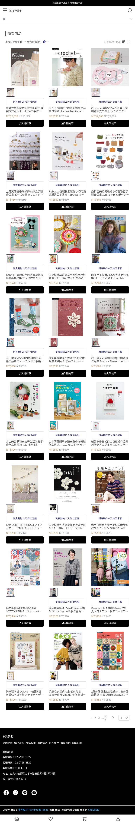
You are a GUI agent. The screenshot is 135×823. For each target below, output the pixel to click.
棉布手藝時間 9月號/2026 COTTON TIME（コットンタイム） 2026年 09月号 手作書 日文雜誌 (24, 610)
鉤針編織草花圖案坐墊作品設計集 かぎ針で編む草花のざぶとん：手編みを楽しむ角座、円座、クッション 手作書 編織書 (67, 276)
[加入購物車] (30, 67)
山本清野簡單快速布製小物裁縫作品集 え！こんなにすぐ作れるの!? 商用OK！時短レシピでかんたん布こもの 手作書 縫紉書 (67, 443)
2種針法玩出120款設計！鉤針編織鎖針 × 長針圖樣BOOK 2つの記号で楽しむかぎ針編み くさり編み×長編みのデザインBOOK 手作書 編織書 (110, 693)
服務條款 (42, 742)
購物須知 (19, 742)
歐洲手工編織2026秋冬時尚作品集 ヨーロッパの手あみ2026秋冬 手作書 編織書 (109, 276)
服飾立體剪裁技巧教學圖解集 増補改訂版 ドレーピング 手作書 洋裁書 (24, 109)
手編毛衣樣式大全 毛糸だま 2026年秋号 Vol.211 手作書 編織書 (67, 693)
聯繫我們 (65, 742)
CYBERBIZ (93, 809)
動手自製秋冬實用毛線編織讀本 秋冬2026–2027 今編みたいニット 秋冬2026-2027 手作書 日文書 (110, 526)
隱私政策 (31, 742)
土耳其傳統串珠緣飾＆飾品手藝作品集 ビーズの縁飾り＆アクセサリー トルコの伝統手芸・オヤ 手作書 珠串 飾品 (24, 193)
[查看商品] (20, 67)
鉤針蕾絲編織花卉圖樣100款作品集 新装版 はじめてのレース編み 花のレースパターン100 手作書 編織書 (67, 359)
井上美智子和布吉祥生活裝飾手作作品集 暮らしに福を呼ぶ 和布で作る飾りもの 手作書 (24, 443)
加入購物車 (25, 123)
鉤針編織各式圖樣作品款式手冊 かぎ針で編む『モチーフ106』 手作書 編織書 (67, 526)
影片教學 (54, 742)
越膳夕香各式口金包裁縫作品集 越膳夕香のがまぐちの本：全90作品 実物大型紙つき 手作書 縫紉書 (109, 443)
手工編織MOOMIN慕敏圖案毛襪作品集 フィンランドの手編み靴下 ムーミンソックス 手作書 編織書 (24, 359)
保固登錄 (7, 742)
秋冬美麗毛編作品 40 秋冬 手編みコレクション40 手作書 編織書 (67, 610)
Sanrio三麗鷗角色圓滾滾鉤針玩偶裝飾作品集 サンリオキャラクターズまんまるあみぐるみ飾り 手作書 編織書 (24, 276)
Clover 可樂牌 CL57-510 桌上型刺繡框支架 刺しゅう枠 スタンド (109, 109)
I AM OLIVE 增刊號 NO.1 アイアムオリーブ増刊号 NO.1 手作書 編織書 (24, 526)
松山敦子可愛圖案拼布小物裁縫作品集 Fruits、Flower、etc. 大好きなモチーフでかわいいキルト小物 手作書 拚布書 (109, 359)
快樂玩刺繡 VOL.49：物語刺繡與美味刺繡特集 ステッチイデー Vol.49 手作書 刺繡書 (24, 693)
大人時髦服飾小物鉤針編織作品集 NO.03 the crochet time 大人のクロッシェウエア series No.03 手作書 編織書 (67, 109)
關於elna (77, 742)
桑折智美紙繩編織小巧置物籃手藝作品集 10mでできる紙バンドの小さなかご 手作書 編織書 (110, 193)
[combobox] (15, 41)
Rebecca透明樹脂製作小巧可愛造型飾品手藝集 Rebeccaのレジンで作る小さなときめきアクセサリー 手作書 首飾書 (67, 193)
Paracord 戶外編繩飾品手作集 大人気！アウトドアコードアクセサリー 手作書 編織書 (109, 610)
